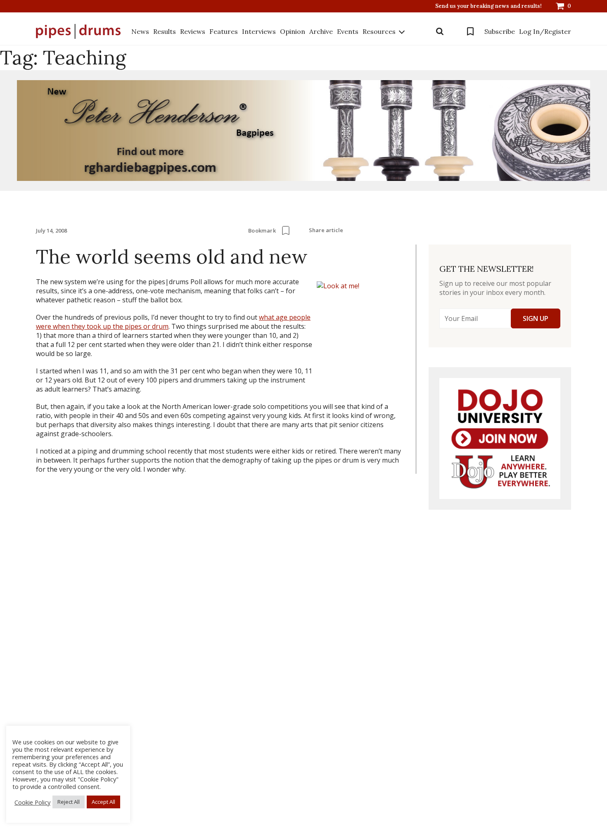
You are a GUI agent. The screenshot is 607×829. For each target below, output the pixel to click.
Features (223, 31)
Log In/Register (545, 31)
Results (164, 31)
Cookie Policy (32, 802)
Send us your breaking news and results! (488, 6)
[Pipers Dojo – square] (499, 438)
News (140, 31)
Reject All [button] (68, 801)
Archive (321, 31)
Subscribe (499, 31)
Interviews (259, 31)
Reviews (192, 31)
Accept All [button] (103, 801)
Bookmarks (470, 31)
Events (347, 31)
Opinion (292, 31)
